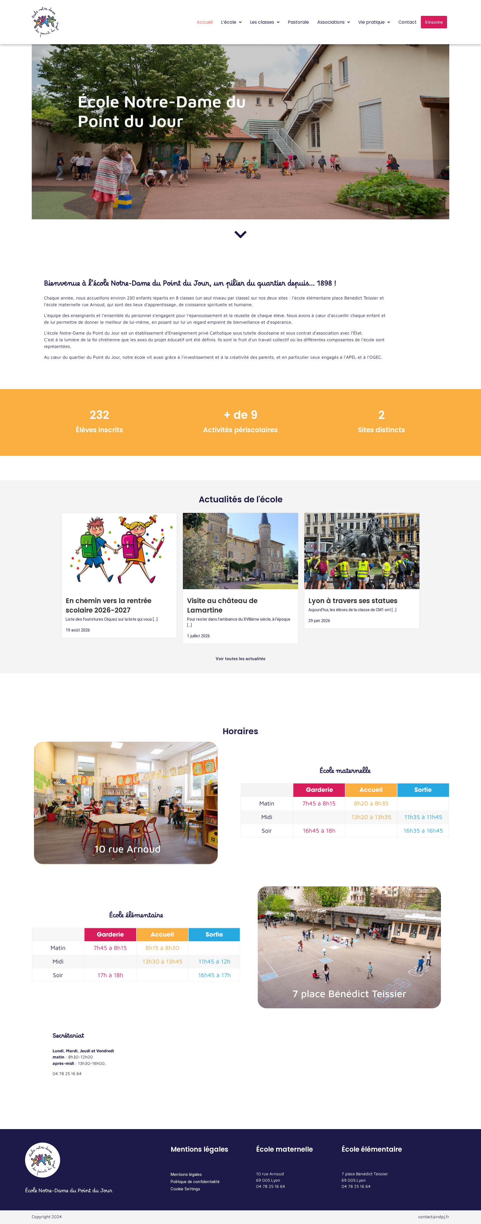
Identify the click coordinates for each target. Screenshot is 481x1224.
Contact (407, 22)
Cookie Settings (185, 1188)
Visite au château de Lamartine (222, 605)
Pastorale (298, 22)
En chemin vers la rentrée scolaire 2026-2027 (108, 605)
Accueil (205, 22)
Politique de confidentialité (195, 1181)
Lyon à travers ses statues (352, 600)
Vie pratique (371, 22)
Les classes (262, 22)
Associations (331, 22)
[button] (231, 22)
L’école (228, 22)
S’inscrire (434, 22)
